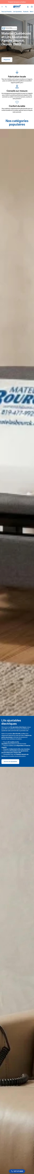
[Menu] (2, 7)
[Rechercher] (6, 7)
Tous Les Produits (6, 11)
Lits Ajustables (17, 11)
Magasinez (7, 59)
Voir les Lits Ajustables (10, 761)
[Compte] (28, 7)
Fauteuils (25, 11)
